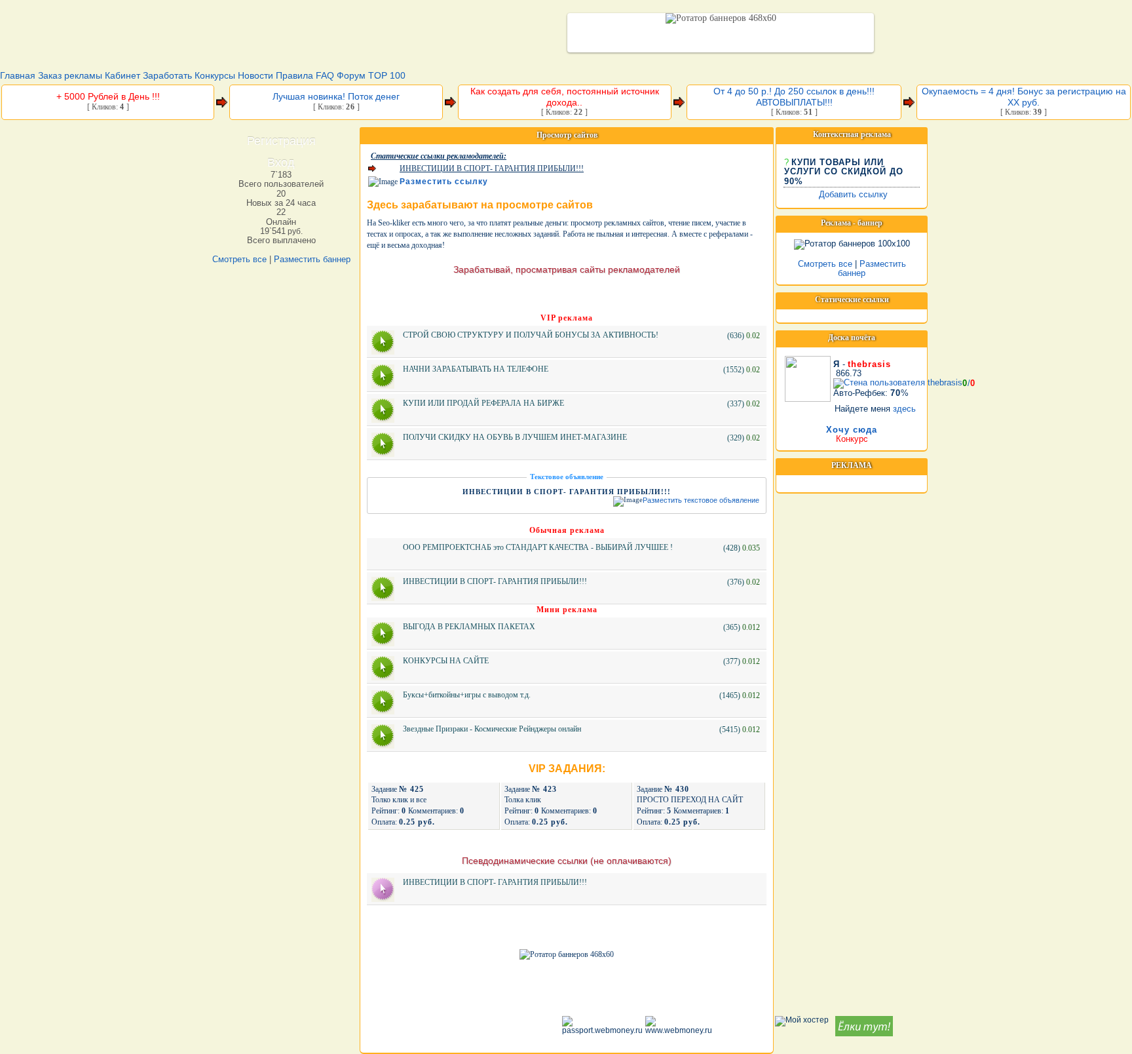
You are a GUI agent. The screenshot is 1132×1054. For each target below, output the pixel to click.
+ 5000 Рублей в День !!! (108, 96)
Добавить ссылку (853, 194)
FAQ (325, 75)
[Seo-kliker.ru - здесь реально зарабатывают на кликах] (366, 34)
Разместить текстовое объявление (701, 501)
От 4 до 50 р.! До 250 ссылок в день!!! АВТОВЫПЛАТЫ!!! (794, 96)
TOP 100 (387, 75)
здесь (904, 409)
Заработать (167, 75)
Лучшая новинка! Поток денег (336, 96)
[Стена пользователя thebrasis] (808, 376)
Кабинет (122, 75)
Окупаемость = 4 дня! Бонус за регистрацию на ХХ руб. (1024, 96)
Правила (294, 75)
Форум (351, 75)
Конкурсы (215, 75)
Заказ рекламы (70, 75)
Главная (17, 75)
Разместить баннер (312, 259)
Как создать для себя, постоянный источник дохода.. (564, 96)
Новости (255, 75)
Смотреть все (239, 259)
